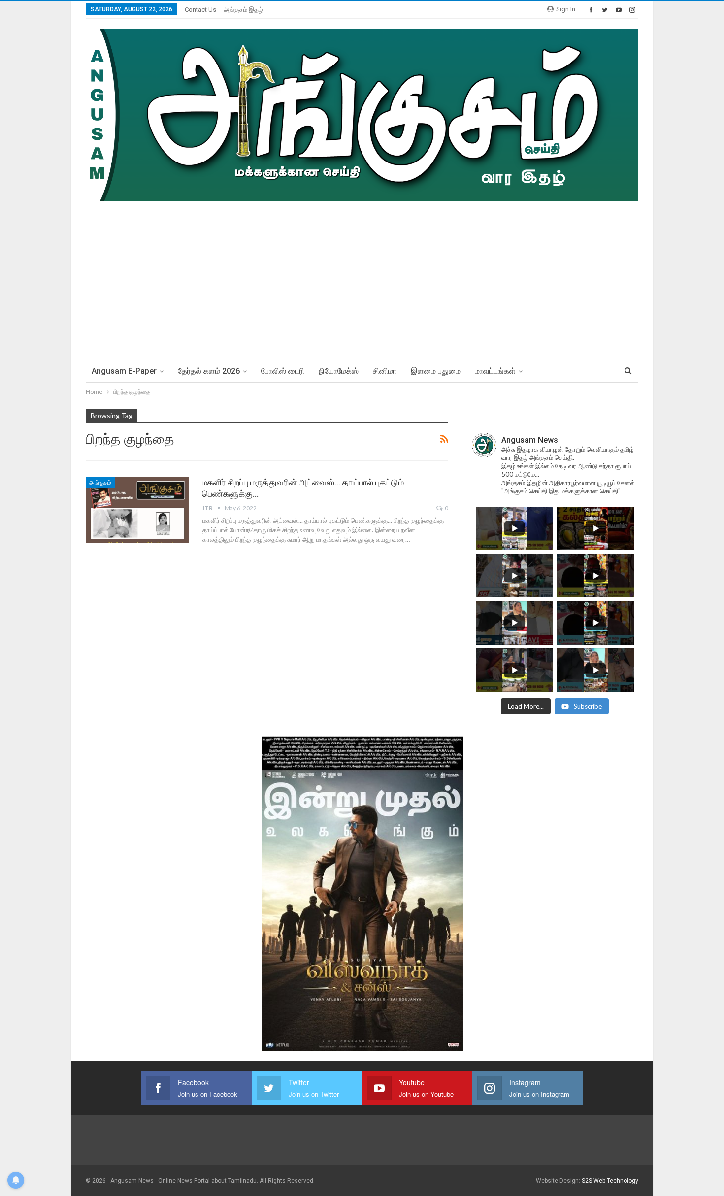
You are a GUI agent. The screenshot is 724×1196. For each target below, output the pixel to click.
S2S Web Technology (610, 1180)
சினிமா (384, 371)
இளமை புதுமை (436, 371)
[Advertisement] (362, 275)
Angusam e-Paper (124, 371)
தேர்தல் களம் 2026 (209, 371)
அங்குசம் (100, 482)
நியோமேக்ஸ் (339, 371)
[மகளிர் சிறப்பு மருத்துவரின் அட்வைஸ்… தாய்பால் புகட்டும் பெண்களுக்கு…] (137, 510)
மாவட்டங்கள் (495, 371)
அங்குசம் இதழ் (243, 9)
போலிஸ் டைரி (282, 371)
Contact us (200, 9)
